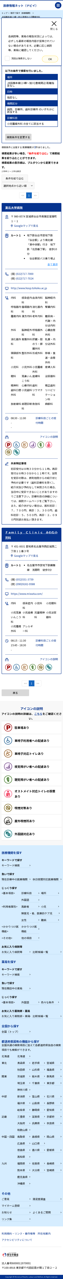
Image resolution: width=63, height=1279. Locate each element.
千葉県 (36, 1083)
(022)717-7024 (24, 278)
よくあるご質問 (42, 1212)
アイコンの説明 (49, 437)
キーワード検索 (11, 865)
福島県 (50, 1069)
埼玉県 (21, 1083)
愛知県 (50, 1110)
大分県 (36, 1170)
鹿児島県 (22, 1177)
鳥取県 (21, 1137)
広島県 (21, 1143)
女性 (23, 920)
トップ (4, 13)
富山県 (36, 1096)
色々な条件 (47, 1002)
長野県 (50, 1103)
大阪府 (21, 1123)
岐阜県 (21, 1110)
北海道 (21, 1056)
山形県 (36, 1069)
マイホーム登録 (11, 1205)
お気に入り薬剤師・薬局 (16, 1016)
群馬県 (50, 1076)
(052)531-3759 (24, 579)
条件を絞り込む (15, 178)
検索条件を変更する (18, 137)
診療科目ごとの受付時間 (46, 420)
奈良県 (50, 1123)
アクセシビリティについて (17, 1240)
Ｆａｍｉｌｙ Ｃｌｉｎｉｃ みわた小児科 (31, 534)
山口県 (36, 1143)
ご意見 (5, 1199)
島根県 (36, 1137)
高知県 (21, 1157)
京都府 (50, 1116)
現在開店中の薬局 (12, 988)
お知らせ (7, 1212)
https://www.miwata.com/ (27, 594)
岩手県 (36, 1063)
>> (35, 195)
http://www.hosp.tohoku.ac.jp (29, 288)
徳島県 (21, 1150)
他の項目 (26, 938)
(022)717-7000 (24, 274)
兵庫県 (36, 1123)
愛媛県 (50, 1150)
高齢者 (25, 906)
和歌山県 (22, 1130)
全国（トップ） (11, 1031)
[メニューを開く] (58, 5)
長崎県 (50, 1163)
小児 (43, 906)
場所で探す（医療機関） (21, 13)
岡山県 (50, 1137)
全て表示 (52, 264)
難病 (43, 920)
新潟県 (21, 1096)
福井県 (21, 1103)
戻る (15, 693)
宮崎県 (50, 1170)
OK (50, 59)
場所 (43, 893)
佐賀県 (36, 1163)
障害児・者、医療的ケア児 (36, 913)
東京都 (50, 1083)
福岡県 (21, 1163)
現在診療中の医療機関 (14, 879)
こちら (38, 714)
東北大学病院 (14, 207)
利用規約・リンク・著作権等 (18, 1233)
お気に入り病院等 (12, 952)
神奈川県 (22, 1090)
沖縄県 (21, 1183)
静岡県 (36, 1110)
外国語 (25, 900)
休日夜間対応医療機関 (45, 879)
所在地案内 (44, 1233)
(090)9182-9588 (25, 584)
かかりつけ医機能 (29, 929)
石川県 (50, 1096)
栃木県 (36, 1076)
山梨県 (36, 1103)
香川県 (36, 1150)
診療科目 (26, 893)
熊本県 (21, 1170)
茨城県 (21, 1076)
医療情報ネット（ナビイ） (20, 5)
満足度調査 (39, 1199)
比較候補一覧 (40, 952)
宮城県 (50, 1063)
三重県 (21, 1116)
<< (22, 195)
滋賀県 (36, 1116)
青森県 (21, 1063)
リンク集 (7, 1219)
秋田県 (21, 1069)
